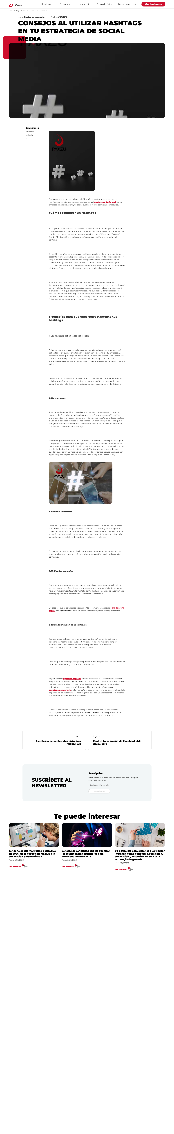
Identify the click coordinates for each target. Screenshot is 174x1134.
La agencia (84, 4)
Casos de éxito (104, 4)
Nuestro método (127, 4)
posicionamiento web (105, 202)
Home (11, 11)
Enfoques (65, 4)
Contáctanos (153, 4)
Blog (17, 11)
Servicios (46, 4)
